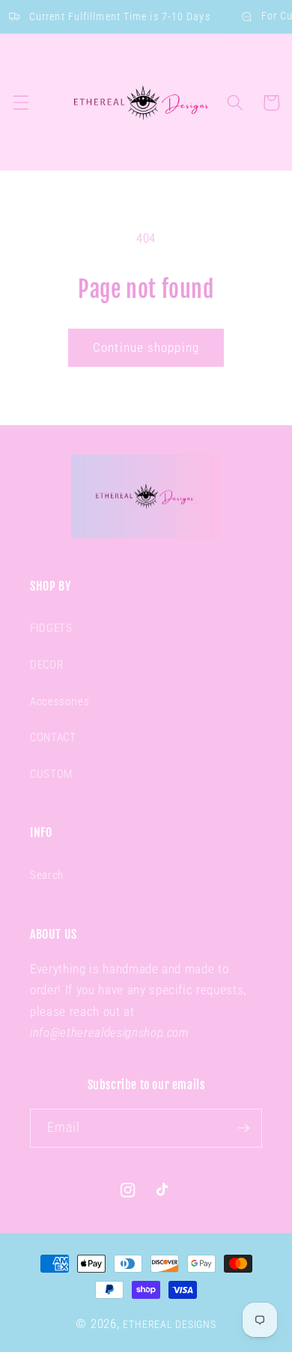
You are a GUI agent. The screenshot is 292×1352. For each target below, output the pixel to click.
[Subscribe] (243, 1128)
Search (47, 875)
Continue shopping (146, 348)
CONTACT (53, 737)
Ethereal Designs (169, 1324)
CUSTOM (51, 774)
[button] (20, 103)
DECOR (46, 665)
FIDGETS (51, 628)
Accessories (59, 701)
